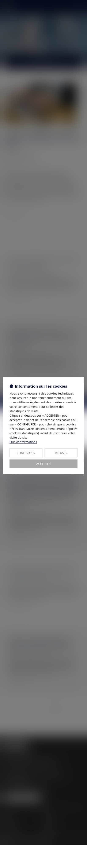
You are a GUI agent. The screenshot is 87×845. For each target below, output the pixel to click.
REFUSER (61, 453)
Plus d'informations (23, 442)
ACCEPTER (43, 464)
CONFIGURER (26, 453)
